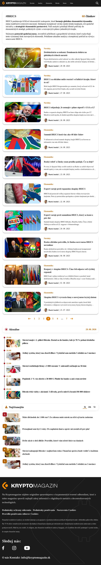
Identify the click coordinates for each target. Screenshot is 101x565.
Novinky (47, 49)
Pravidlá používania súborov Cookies (20, 514)
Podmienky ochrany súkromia (16, 510)
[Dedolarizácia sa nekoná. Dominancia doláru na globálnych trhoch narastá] (23, 58)
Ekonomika (48, 130)
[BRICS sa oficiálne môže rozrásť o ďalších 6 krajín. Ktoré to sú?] (23, 85)
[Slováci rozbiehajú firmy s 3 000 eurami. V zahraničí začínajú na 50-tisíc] (13, 369)
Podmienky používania (44, 510)
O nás (5, 557)
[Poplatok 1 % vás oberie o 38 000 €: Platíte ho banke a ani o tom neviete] (13, 382)
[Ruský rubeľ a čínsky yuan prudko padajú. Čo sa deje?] (23, 166)
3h (85, 407)
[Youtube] (27, 548)
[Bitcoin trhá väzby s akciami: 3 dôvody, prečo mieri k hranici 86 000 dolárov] (13, 395)
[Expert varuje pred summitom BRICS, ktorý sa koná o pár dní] (23, 220)
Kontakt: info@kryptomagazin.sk (30, 557)
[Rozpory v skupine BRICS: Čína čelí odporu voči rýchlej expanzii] (23, 275)
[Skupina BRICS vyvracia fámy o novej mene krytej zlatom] (23, 302)
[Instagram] (14, 548)
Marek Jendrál (53, 66)
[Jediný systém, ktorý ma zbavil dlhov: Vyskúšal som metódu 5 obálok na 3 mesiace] (13, 356)
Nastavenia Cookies (66, 510)
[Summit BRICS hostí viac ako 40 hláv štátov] (23, 139)
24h (89, 407)
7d (94, 407)
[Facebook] (3, 548)
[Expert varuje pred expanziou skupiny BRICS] (23, 193)
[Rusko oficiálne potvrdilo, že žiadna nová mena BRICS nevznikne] (23, 248)
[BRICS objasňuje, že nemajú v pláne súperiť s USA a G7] (23, 112)
